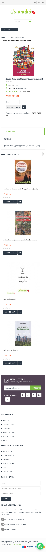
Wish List (6, 459)
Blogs (5, 440)
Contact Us (7, 471)
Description (9, 131)
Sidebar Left (10, 30)
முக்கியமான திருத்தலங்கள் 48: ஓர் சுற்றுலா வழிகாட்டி (20, 189)
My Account (7, 451)
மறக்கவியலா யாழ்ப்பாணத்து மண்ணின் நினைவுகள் (20, 240)
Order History (8, 455)
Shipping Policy (9, 432)
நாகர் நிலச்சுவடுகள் (9, 299)
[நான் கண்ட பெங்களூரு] (23, 333)
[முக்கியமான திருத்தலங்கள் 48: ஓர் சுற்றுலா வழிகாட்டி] (23, 172)
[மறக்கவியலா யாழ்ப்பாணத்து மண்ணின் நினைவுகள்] (23, 223)
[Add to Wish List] (20, 201)
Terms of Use (8, 424)
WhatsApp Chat (11, 529)
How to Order (8, 463)
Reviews (7, 139)
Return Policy (8, 436)
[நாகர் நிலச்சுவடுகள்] (23, 278)
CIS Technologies (16, 544)
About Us (6, 420)
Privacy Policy (8, 428)
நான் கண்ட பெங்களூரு (10, 350)
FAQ (4, 467)
